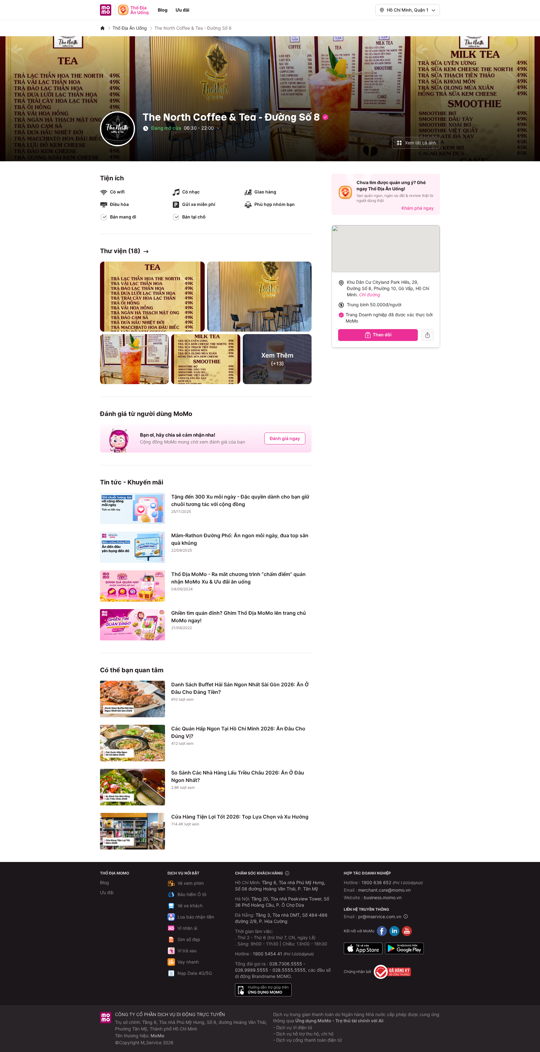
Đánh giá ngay (285, 438)
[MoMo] (102, 28)
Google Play (404, 948)
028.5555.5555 (289, 970)
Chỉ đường (369, 294)
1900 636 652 (392, 882)
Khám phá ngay (418, 208)
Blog (163, 10)
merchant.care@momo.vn (384, 890)
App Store (363, 948)
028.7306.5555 (285, 963)
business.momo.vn (383, 897)
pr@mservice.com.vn (379, 916)
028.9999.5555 (251, 970)
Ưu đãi (182, 10)
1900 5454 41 (267, 953)
